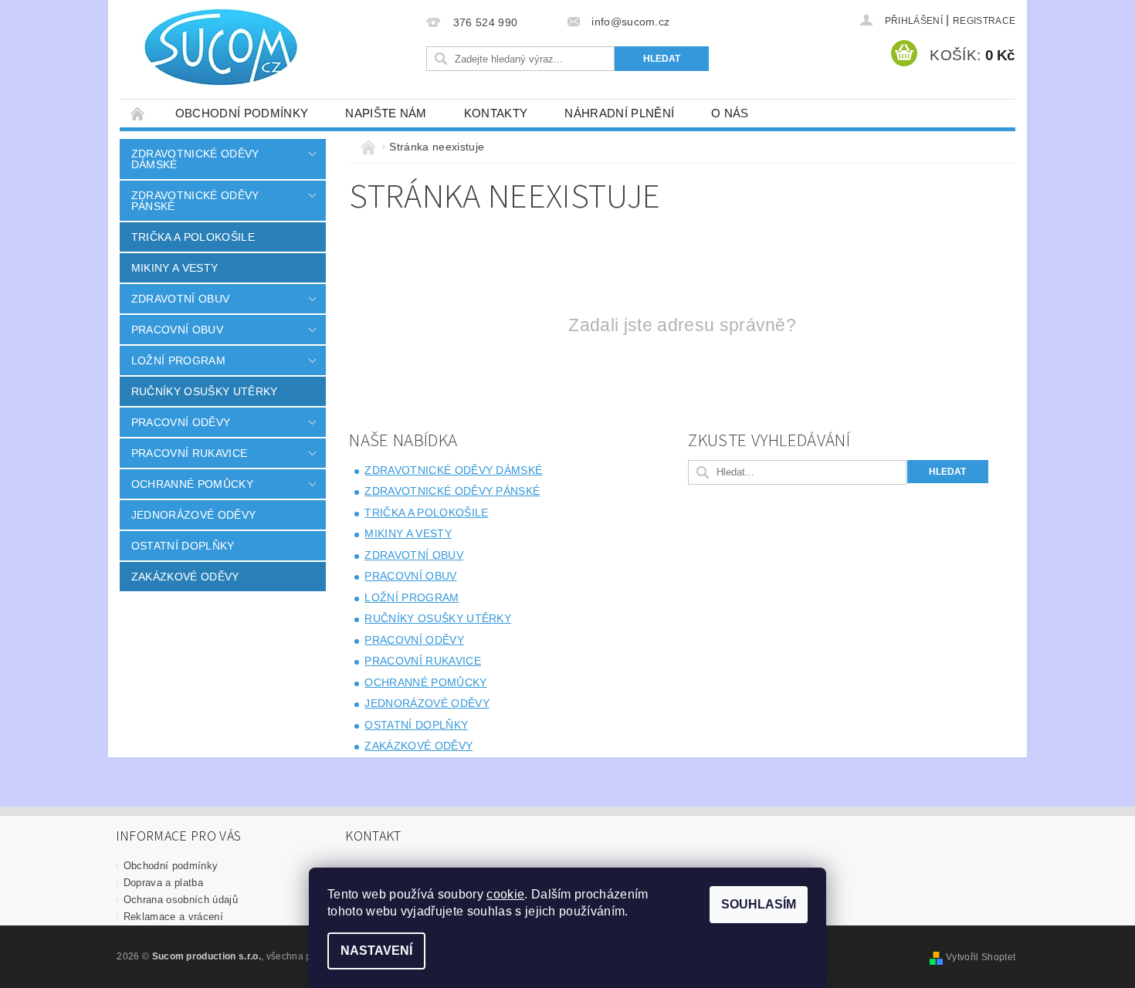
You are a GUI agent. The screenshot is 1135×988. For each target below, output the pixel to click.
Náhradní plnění (619, 113)
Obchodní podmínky (241, 113)
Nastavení (376, 950)
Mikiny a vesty (174, 268)
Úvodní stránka (138, 113)
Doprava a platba (163, 882)
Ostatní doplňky (183, 546)
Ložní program (178, 360)
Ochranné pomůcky (192, 484)
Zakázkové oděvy (185, 576)
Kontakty (496, 113)
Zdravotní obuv (180, 299)
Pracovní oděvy (180, 422)
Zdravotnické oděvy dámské (195, 159)
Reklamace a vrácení (173, 916)
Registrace (984, 20)
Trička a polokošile (193, 237)
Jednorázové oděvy (193, 515)
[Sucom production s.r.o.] (212, 47)
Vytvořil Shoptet (980, 957)
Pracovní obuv (177, 329)
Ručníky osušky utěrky (204, 391)
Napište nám (386, 113)
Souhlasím (758, 904)
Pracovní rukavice (189, 453)
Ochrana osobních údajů (181, 899)
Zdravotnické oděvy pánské (195, 200)
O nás (730, 113)
